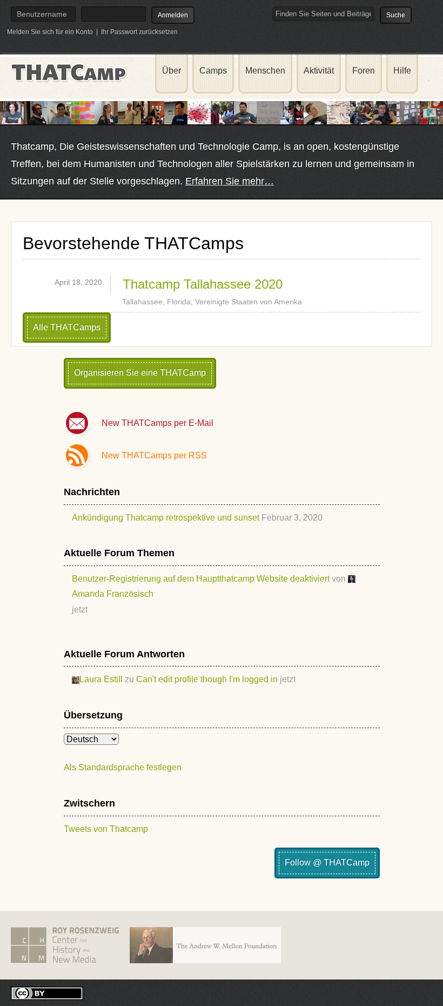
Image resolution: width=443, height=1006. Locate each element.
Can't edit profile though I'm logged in (207, 679)
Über (171, 70)
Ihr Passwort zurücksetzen (139, 32)
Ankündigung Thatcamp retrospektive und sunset (165, 517)
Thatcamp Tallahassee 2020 (203, 284)
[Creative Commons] (47, 992)
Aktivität (319, 70)
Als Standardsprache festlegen (123, 767)
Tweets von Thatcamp (106, 829)
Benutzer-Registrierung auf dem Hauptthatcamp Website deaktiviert (201, 578)
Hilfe (402, 70)
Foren (363, 70)
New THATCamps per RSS (154, 455)
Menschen (265, 70)
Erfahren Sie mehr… (229, 181)
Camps (213, 70)
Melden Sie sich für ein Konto (50, 32)
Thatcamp (70, 73)
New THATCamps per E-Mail (157, 423)
